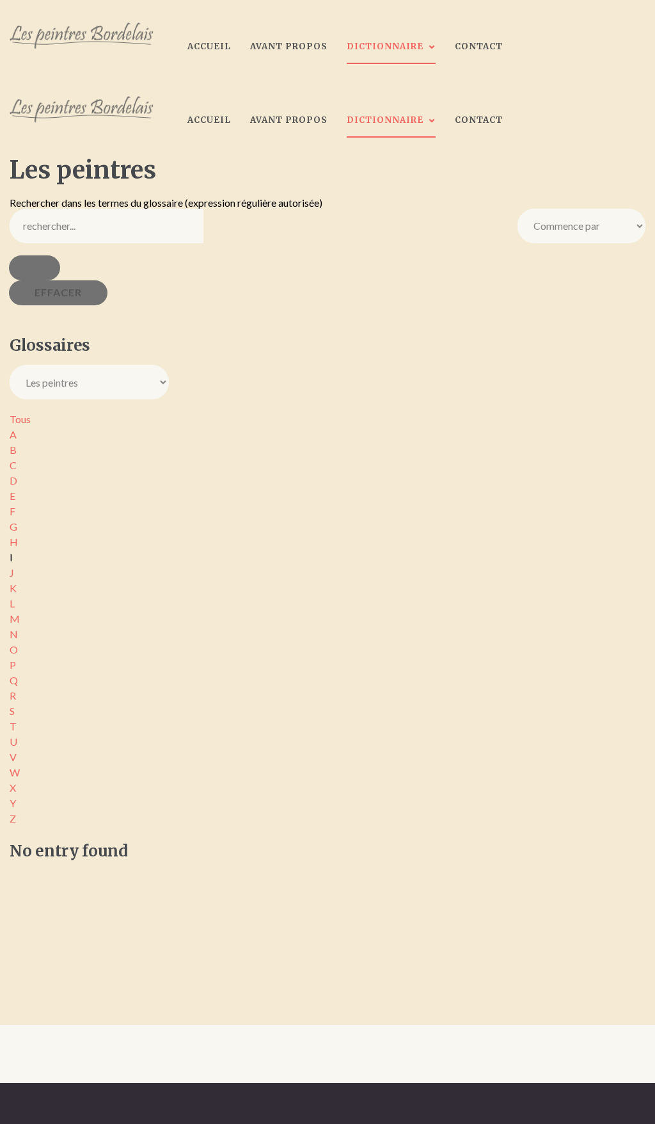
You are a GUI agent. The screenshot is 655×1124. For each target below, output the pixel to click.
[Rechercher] (34, 267)
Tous (20, 419)
